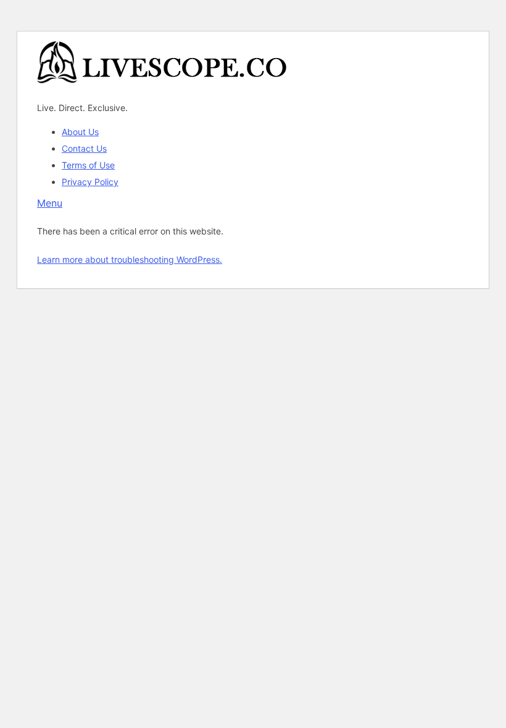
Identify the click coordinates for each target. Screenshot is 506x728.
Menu (49, 203)
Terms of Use (88, 165)
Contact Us (84, 148)
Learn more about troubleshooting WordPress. (129, 259)
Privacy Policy (90, 181)
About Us (80, 131)
